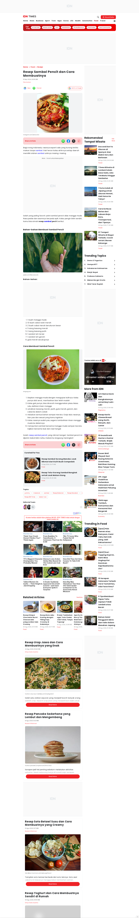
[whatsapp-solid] (63, 141)
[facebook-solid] (68, 141)
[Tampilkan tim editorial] (81, 507)
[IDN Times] (29, 16)
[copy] (79, 141)
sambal (39, 150)
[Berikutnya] (83, 611)
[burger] (114, 21)
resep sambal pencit (38, 435)
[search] (98, 17)
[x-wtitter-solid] (73, 141)
